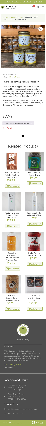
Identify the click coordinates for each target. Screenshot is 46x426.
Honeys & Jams (15, 17)
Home (5, 17)
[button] (38, 7)
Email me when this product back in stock (18, 123)
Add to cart (14, 186)
